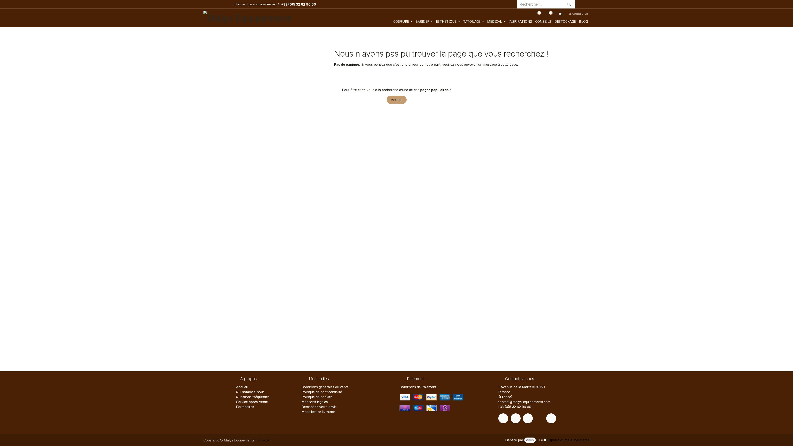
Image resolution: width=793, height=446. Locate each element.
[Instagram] (214, 4)
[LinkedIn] (227, 4)
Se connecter (578, 13)
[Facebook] (206, 4)
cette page (509, 64)
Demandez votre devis (319, 407)
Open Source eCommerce (569, 440)
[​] (503, 418)
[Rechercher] (569, 4)
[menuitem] (403, 21)
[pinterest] (221, 4)
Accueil (396, 99)
